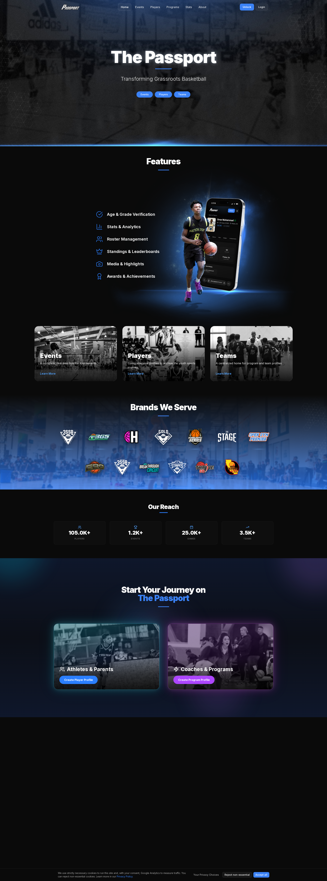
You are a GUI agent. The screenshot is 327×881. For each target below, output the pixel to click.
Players (163, 94)
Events (145, 94)
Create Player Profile (78, 680)
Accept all (261, 874)
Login (261, 7)
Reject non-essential (237, 874)
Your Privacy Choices (206, 874)
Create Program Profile (194, 680)
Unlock (247, 7)
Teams (182, 94)
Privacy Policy (125, 876)
